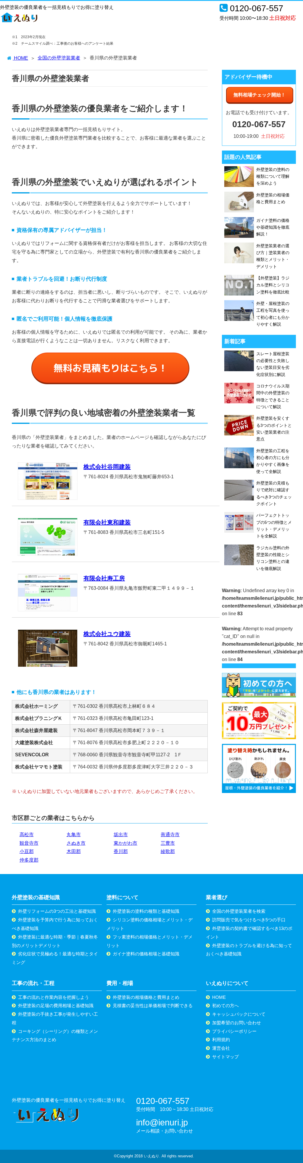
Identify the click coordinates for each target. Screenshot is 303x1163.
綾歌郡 (168, 851)
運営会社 (221, 1048)
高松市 (27, 834)
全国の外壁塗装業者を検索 (238, 911)
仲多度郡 (29, 859)
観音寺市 (29, 843)
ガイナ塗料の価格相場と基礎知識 (146, 953)
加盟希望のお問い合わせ (236, 1022)
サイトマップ (225, 1056)
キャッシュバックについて (238, 1014)
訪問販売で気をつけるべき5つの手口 (249, 919)
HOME (219, 997)
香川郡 (121, 851)
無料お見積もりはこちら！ (110, 367)
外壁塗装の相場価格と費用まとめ (146, 997)
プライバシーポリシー (234, 1031)
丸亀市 (74, 834)
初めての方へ (225, 1005)
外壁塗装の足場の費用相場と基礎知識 (56, 1005)
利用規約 (221, 1039)
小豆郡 (27, 851)
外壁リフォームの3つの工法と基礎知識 (57, 911)
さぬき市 (76, 843)
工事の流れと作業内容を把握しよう (53, 997)
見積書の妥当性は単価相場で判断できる (153, 1005)
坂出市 (121, 834)
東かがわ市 (125, 843)
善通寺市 (170, 834)
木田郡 (74, 851)
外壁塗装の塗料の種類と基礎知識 (146, 911)
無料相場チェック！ (259, 94)
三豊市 (168, 843)
